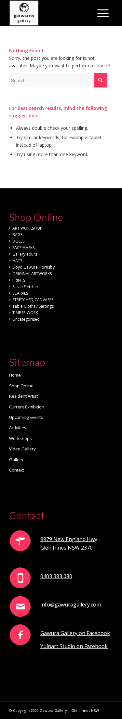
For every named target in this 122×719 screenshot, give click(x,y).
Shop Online (21, 386)
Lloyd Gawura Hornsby (33, 267)
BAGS (17, 234)
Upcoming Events (26, 417)
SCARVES (20, 293)
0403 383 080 (56, 576)
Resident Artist (23, 396)
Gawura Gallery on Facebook (75, 633)
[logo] (50, 13)
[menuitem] (103, 13)
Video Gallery (22, 449)
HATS (17, 260)
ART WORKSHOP (27, 228)
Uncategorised (26, 319)
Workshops (20, 438)
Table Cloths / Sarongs (33, 306)
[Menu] (103, 13)
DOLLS (18, 241)
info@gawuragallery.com (70, 604)
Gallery (16, 459)
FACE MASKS (23, 247)
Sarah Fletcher (25, 286)
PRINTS (18, 280)
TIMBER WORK (25, 312)
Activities (17, 428)
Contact (16, 470)
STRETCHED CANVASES (32, 299)
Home (15, 375)
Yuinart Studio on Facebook (74, 646)
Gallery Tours (24, 254)
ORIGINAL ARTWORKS (32, 273)
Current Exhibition (26, 407)
